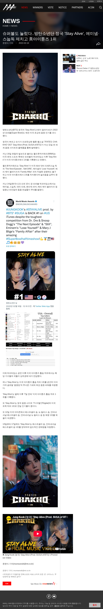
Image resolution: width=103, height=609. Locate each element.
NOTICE (63, 7)
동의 (95, 605)
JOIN (83, 1)
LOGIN (91, 1)
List (7, 583)
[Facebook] (49, 596)
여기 (56, 606)
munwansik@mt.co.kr (22, 571)
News (14, 26)
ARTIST (12, 7)
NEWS (24, 7)
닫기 (99, 605)
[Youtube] (54, 596)
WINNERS (38, 7)
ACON (91, 7)
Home (6, 26)
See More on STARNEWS (44, 583)
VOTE (51, 7)
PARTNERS (77, 7)
